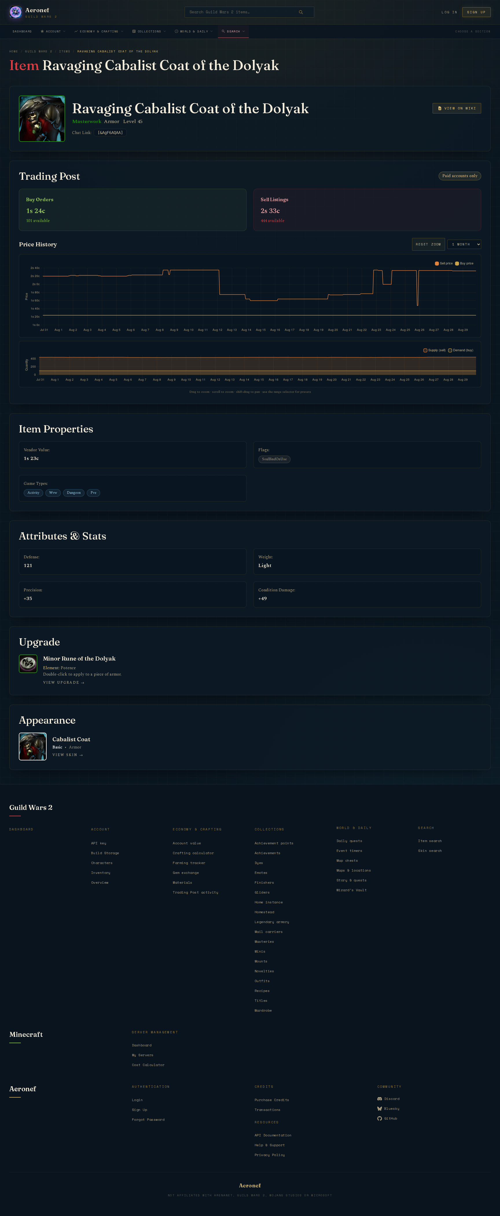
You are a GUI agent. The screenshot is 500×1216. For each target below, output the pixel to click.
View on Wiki (460, 108)
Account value (187, 843)
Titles (261, 1000)
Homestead (264, 911)
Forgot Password (148, 1119)
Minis (260, 951)
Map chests (347, 860)
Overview (100, 882)
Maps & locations (354, 870)
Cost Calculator (148, 1064)
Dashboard (22, 31)
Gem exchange (186, 872)
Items (64, 51)
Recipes (262, 990)
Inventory (101, 872)
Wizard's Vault (352, 889)
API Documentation (273, 1135)
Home (13, 51)
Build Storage (105, 852)
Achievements (268, 852)
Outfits (262, 980)
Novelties (264, 971)
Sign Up (139, 1109)
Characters (102, 862)
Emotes (261, 872)
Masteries (264, 941)
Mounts (261, 961)
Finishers (264, 882)
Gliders (262, 892)
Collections (149, 31)
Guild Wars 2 (38, 51)
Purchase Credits (272, 1099)
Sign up (476, 12)
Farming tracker (189, 862)
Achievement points (274, 843)
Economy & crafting (99, 31)
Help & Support (270, 1144)
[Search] (305, 12)
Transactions (268, 1109)
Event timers (350, 850)
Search (233, 31)
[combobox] (249, 12)
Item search (430, 840)
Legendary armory (272, 921)
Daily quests (350, 840)
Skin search (430, 850)
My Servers (143, 1054)
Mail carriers (269, 931)
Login (137, 1099)
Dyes (259, 862)
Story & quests (352, 880)
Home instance (269, 902)
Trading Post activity (195, 892)
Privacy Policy (270, 1154)
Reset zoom (428, 244)
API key (98, 843)
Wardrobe (263, 1010)
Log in (449, 12)
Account (53, 31)
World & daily (194, 31)
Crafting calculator (193, 852)
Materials (182, 882)
